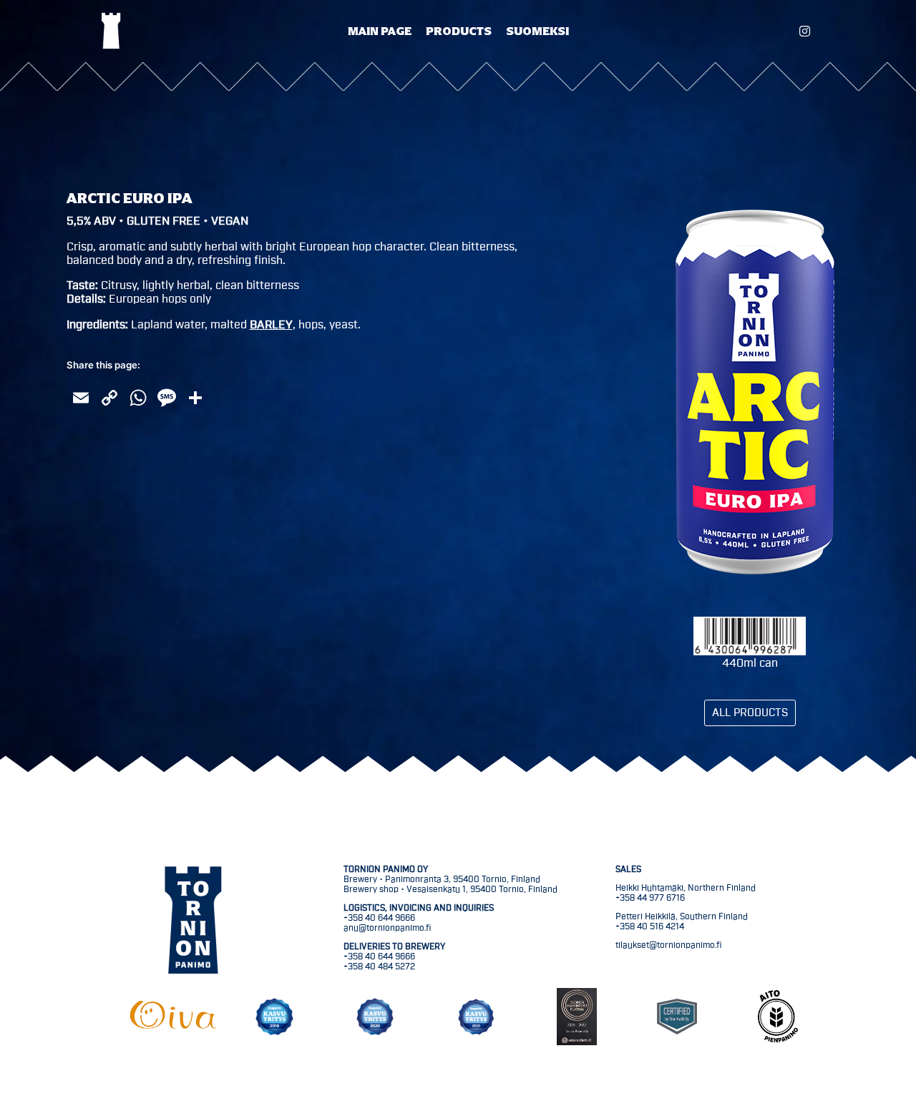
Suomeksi (537, 30)
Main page (379, 30)
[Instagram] (804, 31)
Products (459, 30)
